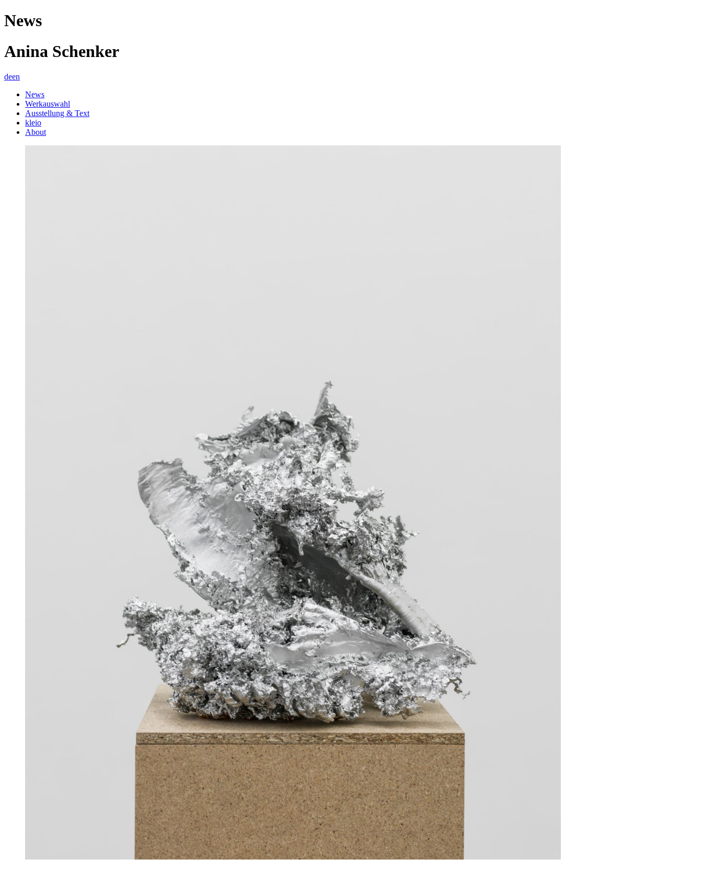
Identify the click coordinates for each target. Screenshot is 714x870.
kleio (33, 122)
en (16, 76)
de (8, 76)
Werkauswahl (47, 103)
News (34, 94)
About (35, 132)
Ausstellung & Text (57, 113)
